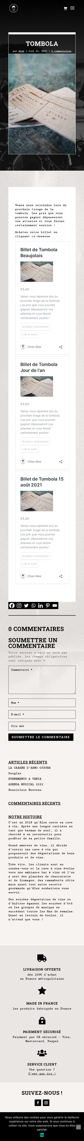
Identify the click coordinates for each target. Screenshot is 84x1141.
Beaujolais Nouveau (24, 790)
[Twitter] (26, 605)
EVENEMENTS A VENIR (24, 779)
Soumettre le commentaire (41, 737)
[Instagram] (19, 605)
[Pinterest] (47, 605)
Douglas (14, 773)
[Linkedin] (40, 605)
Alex (21, 51)
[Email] (54, 605)
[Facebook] (11, 605)
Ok (42, 1134)
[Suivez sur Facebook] (38, 1102)
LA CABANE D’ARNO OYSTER (29, 767)
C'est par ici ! (42, 1073)
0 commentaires (61, 51)
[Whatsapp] (33, 605)
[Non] (78, 1127)
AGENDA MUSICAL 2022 (25, 784)
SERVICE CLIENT (42, 1064)
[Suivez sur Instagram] (46, 1102)
